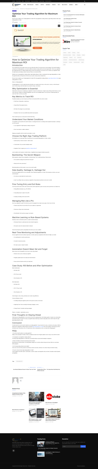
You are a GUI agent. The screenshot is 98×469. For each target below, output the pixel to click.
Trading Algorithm (19, 361)
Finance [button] (53, 4)
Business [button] (48, 4)
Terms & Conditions (81, 466)
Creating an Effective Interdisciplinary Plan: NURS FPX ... (52, 442)
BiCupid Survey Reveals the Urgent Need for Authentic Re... (77, 40)
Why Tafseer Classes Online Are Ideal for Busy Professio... (52, 420)
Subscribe (83, 446)
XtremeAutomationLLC (73, 59)
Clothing (73, 52)
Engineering (65, 57)
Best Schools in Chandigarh (52, 402)
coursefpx (47, 444)
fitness (74, 55)
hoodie (83, 55)
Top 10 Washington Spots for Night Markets (72, 29)
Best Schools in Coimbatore (18, 409)
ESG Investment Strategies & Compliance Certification (35, 403)
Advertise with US (48, 1)
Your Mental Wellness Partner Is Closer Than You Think (24, 369)
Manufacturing (81, 59)
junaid (47, 421)
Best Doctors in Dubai (67, 55)
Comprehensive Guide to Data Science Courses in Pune (18, 394)
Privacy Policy (18, 1)
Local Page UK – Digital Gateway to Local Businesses (52, 453)
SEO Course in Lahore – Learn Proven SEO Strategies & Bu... (35, 420)
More (76, 4)
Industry (70, 57)
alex (64, 16)
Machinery (79, 57)
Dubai (82, 62)
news (64, 64)
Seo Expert (65, 62)
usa (74, 57)
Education (17, 8)
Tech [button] (59, 4)
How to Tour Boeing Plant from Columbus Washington (74, 14)
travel (78, 52)
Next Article (39, 367)
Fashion (64, 52)
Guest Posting (41, 1)
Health (69, 52)
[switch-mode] (85, 1)
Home (24, 4)
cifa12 (30, 405)
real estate (65, 59)
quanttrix (21, 377)
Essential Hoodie (76, 62)
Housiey (70, 62)
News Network (27, 1)
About (23, 1)
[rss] (13, 450)
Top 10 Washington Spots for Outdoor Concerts (73, 22)
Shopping (78, 55)
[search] (85, 5)
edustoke (47, 404)
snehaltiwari (14, 395)
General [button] (71, 4)
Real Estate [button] (64, 4)
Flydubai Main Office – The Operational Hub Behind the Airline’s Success (48, 370)
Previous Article (33, 367)
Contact (13, 1)
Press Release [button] (30, 4)
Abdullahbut (31, 421)
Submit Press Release (34, 1)
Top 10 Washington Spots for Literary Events (72, 26)
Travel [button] (36, 4)
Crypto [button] (42, 4)
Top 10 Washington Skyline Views (70, 18)
